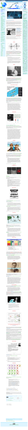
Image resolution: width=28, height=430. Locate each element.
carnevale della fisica (24, 27)
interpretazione (17, 78)
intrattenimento (24, 43)
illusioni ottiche (24, 41)
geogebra (26, 39)
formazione (23, 38)
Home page (7, 1)
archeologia (23, 24)
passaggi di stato (24, 52)
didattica (23, 32)
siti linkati (26, 65)
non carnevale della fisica (10, 400)
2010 (1, 54)
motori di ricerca (26, 48)
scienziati (25, 62)
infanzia (26, 41)
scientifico (26, 61)
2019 (1, 44)
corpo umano (26, 30)
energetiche (26, 34)
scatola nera (26, 59)
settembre (2, 46)
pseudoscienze (26, 55)
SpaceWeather (2, 27)
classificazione (24, 29)
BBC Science (2, 18)
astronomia (24, 25)
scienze (12, 400)
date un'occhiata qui (16, 390)
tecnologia (26, 67)
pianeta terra (26, 53)
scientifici (23, 61)
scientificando (24, 60)
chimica (25, 28)
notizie (25, 50)
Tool (15, 1)
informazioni (24, 42)
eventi (23, 36)
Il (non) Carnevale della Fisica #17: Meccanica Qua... (3, 48)
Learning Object (13, 1)
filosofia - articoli (24, 37)
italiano (25, 44)
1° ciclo (23, 21)
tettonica (25, 68)
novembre (2, 45)
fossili (25, 38)
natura (23, 49)
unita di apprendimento (25, 69)
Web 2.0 (2, 14)
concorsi (23, 30)
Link (19, 1)
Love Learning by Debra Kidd (3, 21)
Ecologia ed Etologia (24, 18)
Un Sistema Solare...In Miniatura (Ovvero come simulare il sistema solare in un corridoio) (3, 34)
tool (26, 68)
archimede (25, 24)
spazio (23, 66)
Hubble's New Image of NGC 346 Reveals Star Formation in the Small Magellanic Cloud (3, 39)
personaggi (24, 53)
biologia (23, 26)
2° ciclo (25, 21)
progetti (25, 54)
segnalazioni (23, 64)
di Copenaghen (19, 78)
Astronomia (24, 15)
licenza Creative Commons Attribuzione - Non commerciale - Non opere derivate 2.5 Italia (14, 424)
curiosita (26, 31)
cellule (23, 28)
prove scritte (24, 55)
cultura (24, 31)
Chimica (23, 16)
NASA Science (2, 22)
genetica (23, 39)
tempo (23, 68)
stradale (24, 67)
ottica (23, 51)
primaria (23, 54)
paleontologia (26, 51)
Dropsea (7, 389)
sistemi (23, 65)
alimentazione (24, 22)
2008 (1, 55)
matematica (23, 46)
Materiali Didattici (10, 1)
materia (26, 46)
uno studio (7, 255)
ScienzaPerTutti (2, 25)
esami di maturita (25, 35)
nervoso (25, 49)
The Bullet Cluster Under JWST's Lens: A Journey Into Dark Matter (3, 41)
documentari (23, 33)
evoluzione (26, 36)
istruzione (23, 44)
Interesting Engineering (2, 20)
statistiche (25, 66)
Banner (21, 1)
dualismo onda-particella (18, 156)
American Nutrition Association (3, 16)
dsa (25, 33)
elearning (24, 34)
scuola (23, 63)
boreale (26, 26)
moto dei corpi (24, 48)
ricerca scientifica (24, 57)
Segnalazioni (18, 1)
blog (25, 26)
